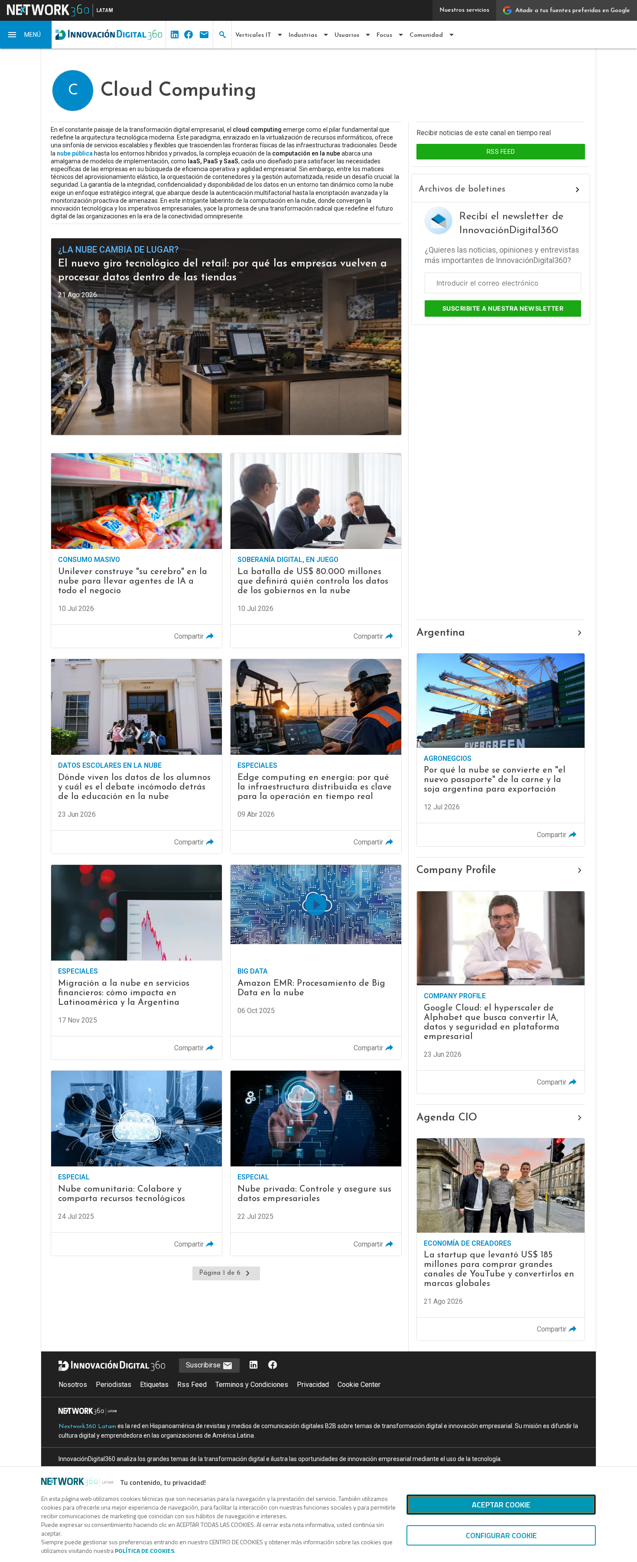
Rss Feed (192, 1384)
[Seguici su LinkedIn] (253, 1365)
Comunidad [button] (426, 35)
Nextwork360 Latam (87, 1426)
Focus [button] (384, 35)
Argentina (440, 633)
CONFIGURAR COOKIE (501, 1535)
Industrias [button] (303, 35)
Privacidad (313, 1384)
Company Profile (456, 870)
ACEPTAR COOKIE (501, 1504)
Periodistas (113, 1384)
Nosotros (72, 1384)
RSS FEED (501, 151)
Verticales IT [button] (253, 35)
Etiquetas (154, 1384)
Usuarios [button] (347, 35)
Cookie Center (359, 1384)
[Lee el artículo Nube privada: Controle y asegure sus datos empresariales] (316, 1163)
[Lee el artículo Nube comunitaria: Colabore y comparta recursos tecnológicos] (136, 1163)
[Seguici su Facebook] (272, 1365)
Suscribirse (204, 1365)
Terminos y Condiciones (251, 1384)
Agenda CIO (446, 1118)
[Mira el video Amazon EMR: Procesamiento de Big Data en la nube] (316, 962)
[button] (26, 35)
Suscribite (503, 308)
